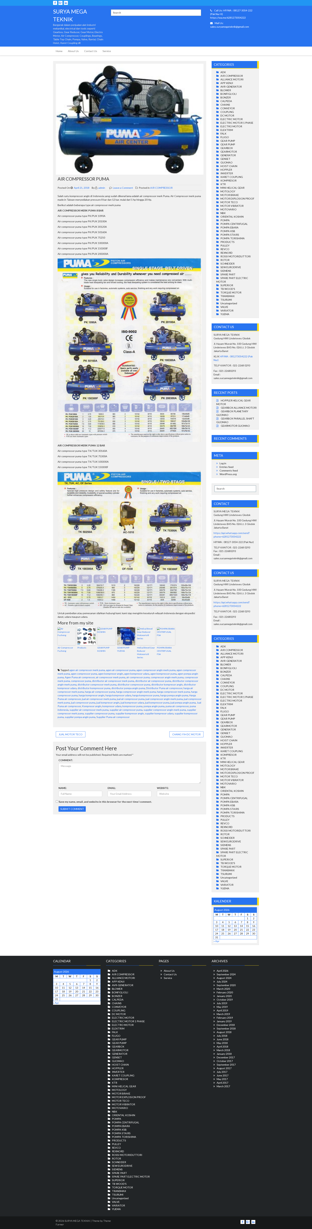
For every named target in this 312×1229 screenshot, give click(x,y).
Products (81, 647)
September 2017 (226, 1064)
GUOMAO (226, 162)
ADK (223, 72)
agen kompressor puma (163, 673)
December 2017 (226, 1057)
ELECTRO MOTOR (231, 126)
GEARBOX (226, 148)
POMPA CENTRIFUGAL (234, 223)
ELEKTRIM (226, 129)
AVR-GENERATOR (231, 86)
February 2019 (225, 1017)
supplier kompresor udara (159, 713)
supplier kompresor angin (130, 713)
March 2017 (223, 1086)
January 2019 (224, 1021)
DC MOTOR (227, 115)
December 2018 (226, 1024)
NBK (223, 213)
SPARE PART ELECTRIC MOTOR (131, 1176)
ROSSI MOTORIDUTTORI (235, 256)
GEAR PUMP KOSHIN (103, 649)
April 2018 (222, 1046)
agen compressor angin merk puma (156, 670)
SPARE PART (227, 274)
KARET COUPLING (231, 176)
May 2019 (222, 1006)
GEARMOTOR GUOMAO (235, 425)
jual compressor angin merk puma (164, 698)
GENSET (225, 158)
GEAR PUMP (227, 140)
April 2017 (222, 1082)
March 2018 (223, 1050)
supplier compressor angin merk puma (165, 709)
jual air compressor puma (130, 698)
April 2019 (222, 1010)
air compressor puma (138, 677)
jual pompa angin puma (183, 702)
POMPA (225, 220)
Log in (223, 463)
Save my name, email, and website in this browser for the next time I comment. (105, 801)
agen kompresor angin (110, 673)
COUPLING (227, 111)
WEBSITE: (163, 787)
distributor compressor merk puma (97, 684)
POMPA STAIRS (229, 234)
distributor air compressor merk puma (113, 680)
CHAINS (225, 104)
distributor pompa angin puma (128, 688)
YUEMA (224, 314)
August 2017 (224, 1068)
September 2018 (226, 1028)
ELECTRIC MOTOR (231, 119)
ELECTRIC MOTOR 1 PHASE (236, 122)
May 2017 (222, 1079)
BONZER (225, 97)
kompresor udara (111, 706)
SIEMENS (225, 270)
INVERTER (226, 173)
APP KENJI (226, 83)
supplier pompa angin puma (80, 717)
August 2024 (224, 977)
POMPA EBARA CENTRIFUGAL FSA (164, 650)
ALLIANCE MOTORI (232, 79)
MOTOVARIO (228, 209)
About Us (73, 51)
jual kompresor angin (108, 702)
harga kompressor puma (145, 695)
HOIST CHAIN (228, 166)
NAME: (62, 787)
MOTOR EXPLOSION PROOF (237, 198)
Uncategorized (228, 303)
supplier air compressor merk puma (89, 709)
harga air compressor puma (100, 691)
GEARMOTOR (228, 151)
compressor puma (81, 680)
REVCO (224, 249)
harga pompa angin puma (174, 695)
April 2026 (222, 970)
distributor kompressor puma (94, 688)
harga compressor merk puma (173, 691)
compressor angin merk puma (167, 677)
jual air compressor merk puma (99, 698)
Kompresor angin (91, 706)
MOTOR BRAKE (229, 194)
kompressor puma (132, 706)
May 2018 (222, 1042)
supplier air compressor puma (126, 709)
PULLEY (224, 245)
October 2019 (225, 999)
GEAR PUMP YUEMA (123, 649)
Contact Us (90, 51)
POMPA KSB (227, 231)
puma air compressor (177, 706)
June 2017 (222, 1075)
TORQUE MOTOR (230, 292)
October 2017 (225, 1061)
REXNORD (226, 252)
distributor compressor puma (134, 684)
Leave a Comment (123, 187)
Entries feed (226, 466)
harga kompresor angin (91, 695)
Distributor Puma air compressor (164, 688)
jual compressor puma (83, 702)
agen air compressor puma (120, 670)
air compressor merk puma (110, 677)
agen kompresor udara (136, 673)
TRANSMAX (227, 296)
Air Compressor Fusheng (65, 649)
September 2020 (226, 985)
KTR (223, 184)
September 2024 (226, 974)
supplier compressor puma (99, 713)
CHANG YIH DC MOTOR (186, 734)
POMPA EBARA (229, 227)
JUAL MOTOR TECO (71, 734)
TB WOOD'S (227, 288)
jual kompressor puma (157, 702)
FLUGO (224, 137)
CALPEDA (226, 101)
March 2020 (223, 988)
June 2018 (222, 1039)
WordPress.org (228, 474)
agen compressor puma (84, 673)
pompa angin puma (154, 706)
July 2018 (222, 1035)
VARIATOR (226, 310)
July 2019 (222, 1003)
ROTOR (224, 259)
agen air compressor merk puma (87, 670)
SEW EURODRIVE (230, 267)
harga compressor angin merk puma (136, 691)
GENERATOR (228, 155)
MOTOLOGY (227, 191)
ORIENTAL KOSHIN (232, 216)
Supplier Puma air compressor (113, 717)
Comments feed (229, 470)
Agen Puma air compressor (80, 677)
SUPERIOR (226, 285)
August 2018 (224, 1032)
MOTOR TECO (229, 202)
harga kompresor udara (118, 695)
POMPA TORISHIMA (232, 238)
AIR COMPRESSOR (161, 187)
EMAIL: (112, 787)
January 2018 (224, 1053)
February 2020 (225, 992)
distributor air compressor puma (153, 680)
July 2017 (222, 1071)
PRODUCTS (227, 241)
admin (101, 187)
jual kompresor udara (132, 702)
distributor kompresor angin (167, 684)
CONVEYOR (227, 108)
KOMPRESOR (228, 180)
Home (59, 51)
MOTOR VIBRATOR (232, 205)
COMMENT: (65, 760)
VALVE (224, 306)
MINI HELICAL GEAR (232, 187)
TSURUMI (226, 299)
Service (107, 51)
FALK (223, 133)
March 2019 (223, 1014)
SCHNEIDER (227, 263)
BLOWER (225, 90)
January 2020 (224, 996)
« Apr (216, 941)
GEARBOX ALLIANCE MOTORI (239, 407)
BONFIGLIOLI (228, 93)
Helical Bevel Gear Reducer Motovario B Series (146, 652)
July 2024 (222, 981)
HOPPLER (226, 169)
